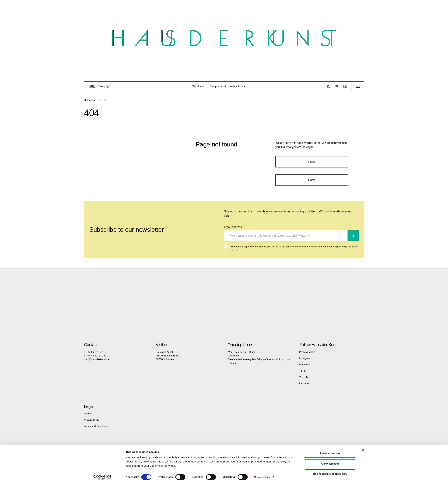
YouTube (304, 377)
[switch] (180, 477)
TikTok (302, 370)
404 (104, 100)
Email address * (234, 227)
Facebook (304, 364)
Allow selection (330, 463)
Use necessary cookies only (330, 473)
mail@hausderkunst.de (97, 359)
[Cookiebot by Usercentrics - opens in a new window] (102, 477)
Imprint (88, 413)
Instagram (304, 358)
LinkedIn (304, 383)
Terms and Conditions (96, 426)
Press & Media (307, 351)
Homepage (90, 100)
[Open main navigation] (358, 86)
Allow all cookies (330, 453)
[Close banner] (363, 450)
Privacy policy (91, 419)
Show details (262, 477)
